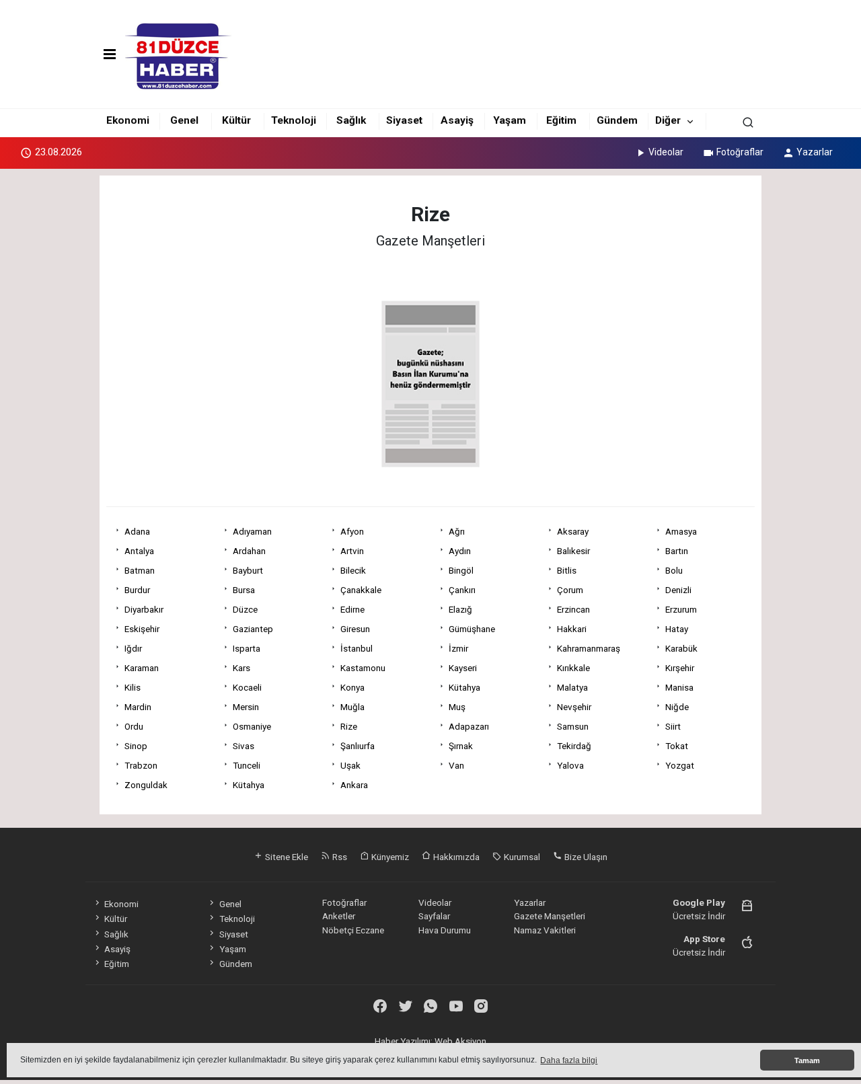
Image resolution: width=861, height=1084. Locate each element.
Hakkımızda (455, 856)
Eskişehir (141, 628)
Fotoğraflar (739, 152)
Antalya (139, 550)
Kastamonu (362, 667)
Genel (184, 120)
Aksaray (573, 531)
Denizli (678, 589)
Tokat (676, 745)
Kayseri (463, 667)
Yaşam (509, 120)
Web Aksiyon (460, 1041)
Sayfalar (434, 916)
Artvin (352, 550)
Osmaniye (252, 726)
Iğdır (133, 648)
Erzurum (681, 609)
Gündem (617, 120)
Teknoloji (293, 120)
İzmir (458, 648)
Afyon (352, 531)
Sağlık (351, 120)
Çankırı (462, 589)
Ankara (354, 784)
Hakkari (572, 628)
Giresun (355, 628)
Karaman (141, 667)
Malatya (572, 687)
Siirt (673, 726)
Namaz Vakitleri (545, 930)
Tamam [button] (807, 1060)
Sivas (243, 745)
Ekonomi (127, 120)
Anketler (338, 916)
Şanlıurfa (357, 745)
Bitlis (566, 570)
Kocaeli (247, 687)
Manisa (679, 687)
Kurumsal (521, 856)
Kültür (236, 120)
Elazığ (460, 609)
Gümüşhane (472, 628)
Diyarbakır (143, 609)
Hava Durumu (444, 930)
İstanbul (356, 648)
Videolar (665, 152)
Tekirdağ (574, 745)
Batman (139, 570)
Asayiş (457, 120)
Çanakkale (360, 589)
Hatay (676, 628)
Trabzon (140, 765)
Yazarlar (814, 152)
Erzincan (573, 609)
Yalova (570, 765)
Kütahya (464, 687)
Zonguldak (145, 784)
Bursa (244, 589)
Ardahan (249, 550)
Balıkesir (573, 550)
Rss (338, 856)
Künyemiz (389, 856)
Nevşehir (574, 706)
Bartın (676, 550)
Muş (457, 706)
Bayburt (248, 570)
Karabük (681, 648)
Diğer (668, 120)
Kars (241, 667)
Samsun (573, 726)
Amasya (681, 531)
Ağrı (457, 531)
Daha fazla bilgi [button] (568, 1060)
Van (456, 765)
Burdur (137, 589)
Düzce (245, 609)
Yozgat (679, 765)
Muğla (352, 706)
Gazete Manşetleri (549, 916)
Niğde (677, 706)
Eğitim (561, 120)
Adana (137, 531)
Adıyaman (252, 531)
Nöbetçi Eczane (353, 930)
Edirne (352, 609)
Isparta (246, 648)
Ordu (133, 726)
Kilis (132, 687)
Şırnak (461, 745)
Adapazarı (469, 726)
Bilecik (353, 570)
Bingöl (461, 570)
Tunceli (246, 765)
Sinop (135, 745)
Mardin (137, 706)
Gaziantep (253, 628)
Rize (348, 726)
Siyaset (404, 120)
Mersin (246, 706)
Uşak (350, 765)
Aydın (460, 550)
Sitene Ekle (285, 856)
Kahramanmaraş (588, 648)
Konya (352, 687)
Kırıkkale (573, 667)
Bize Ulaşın (584, 856)
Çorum (570, 589)
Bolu (674, 570)
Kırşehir (679, 667)
